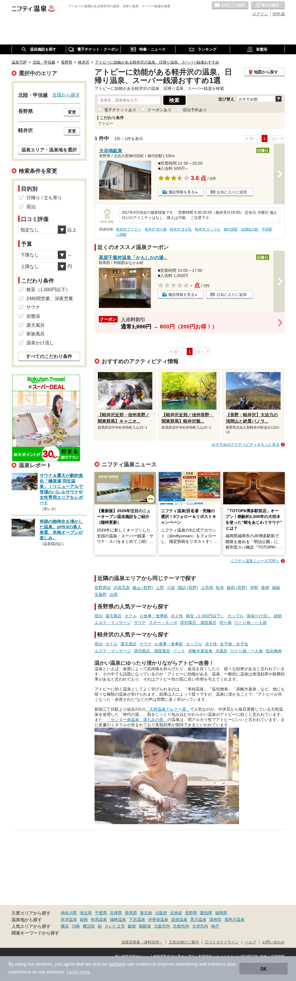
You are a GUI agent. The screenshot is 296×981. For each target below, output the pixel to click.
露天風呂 (114, 616)
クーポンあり (159, 109)
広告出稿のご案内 (184, 942)
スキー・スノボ (163, 622)
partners (117, 964)
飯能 (132, 926)
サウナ (140, 622)
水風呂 (221, 651)
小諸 (171, 587)
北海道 (176, 913)
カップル (235, 616)
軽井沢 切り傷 (155, 229)
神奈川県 (69, 913)
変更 (72, 112)
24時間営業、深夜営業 (49, 298)
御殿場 (145, 926)
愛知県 (206, 913)
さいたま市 (115, 926)
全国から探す (66, 94)
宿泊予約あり (195, 109)
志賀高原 (122, 587)
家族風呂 (35, 333)
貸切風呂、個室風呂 (198, 622)
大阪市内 (162, 926)
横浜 (65, 926)
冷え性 (177, 616)
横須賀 (89, 926)
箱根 (84, 919)
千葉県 (101, 913)
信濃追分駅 (249, 229)
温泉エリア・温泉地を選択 (49, 149)
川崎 (76, 926)
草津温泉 (69, 919)
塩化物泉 (274, 651)
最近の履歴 (268, 5)
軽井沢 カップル (207, 229)
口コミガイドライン (222, 942)
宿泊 (99, 616)
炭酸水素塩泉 (200, 651)
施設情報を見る (182, 192)
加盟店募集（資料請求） (142, 942)
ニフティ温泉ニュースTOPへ (255, 561)
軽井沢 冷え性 (181, 229)
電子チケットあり (120, 109)
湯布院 (215, 919)
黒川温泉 (198, 919)
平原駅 (267, 229)
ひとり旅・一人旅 (250, 622)
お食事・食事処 (154, 616)
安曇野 (101, 594)
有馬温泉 (99, 919)
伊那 (254, 587)
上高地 (207, 587)
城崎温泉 (118, 919)
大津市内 (200, 926)
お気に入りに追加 (232, 192)
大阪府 (161, 913)
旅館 (278, 616)
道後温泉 (179, 919)
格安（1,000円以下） (205, 616)
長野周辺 (103, 587)
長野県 (191, 913)
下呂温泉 (137, 919)
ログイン (260, 14)
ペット (179, 651)
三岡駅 (121, 235)
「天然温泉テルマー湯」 (167, 709)
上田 (160, 587)
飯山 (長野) (143, 587)
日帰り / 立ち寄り (44, 197)
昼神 (265, 587)
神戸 (215, 926)
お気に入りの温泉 (230, 5)
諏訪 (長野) (188, 587)
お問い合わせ (273, 942)
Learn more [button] (78, 971)
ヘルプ (250, 942)
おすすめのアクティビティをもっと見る (246, 444)
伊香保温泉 (158, 919)
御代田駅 (231, 229)
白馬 (114, 594)
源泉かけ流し (259, 616)
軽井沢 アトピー (128, 229)
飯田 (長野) (237, 587)
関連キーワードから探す (35, 933)
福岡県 (221, 913)
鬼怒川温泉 (234, 919)
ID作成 (279, 14)
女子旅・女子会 (234, 644)
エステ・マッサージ (113, 622)
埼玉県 (86, 913)
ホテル (131, 616)
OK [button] (263, 968)
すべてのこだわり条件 (49, 356)
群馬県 (131, 913)
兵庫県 (116, 913)
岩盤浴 (33, 316)
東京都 (146, 913)
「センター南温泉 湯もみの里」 (137, 719)
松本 (220, 587)
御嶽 (276, 587)
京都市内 (181, 926)
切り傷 (225, 622)
